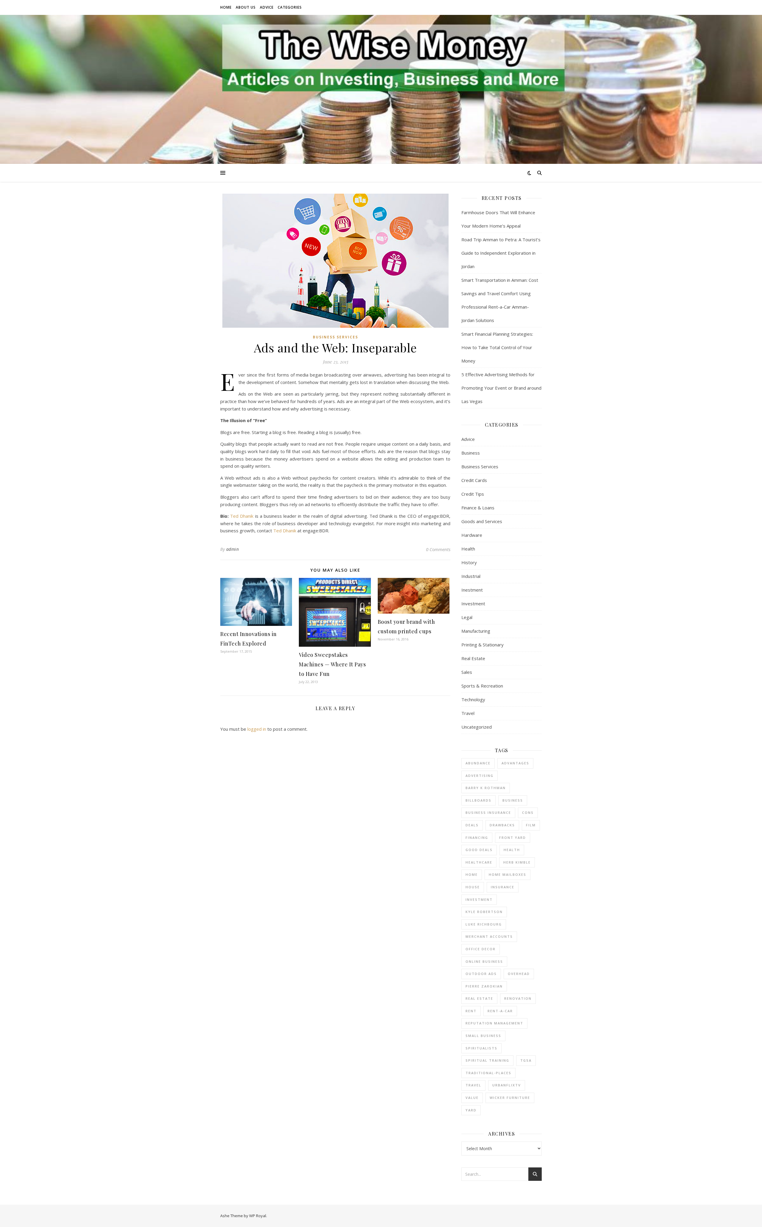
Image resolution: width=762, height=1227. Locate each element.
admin (232, 549)
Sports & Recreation (482, 686)
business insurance (488, 812)
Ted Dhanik (241, 516)
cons (528, 812)
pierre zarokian (484, 986)
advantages (515, 763)
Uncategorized (476, 727)
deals (472, 825)
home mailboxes (507, 874)
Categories (290, 7)
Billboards (478, 800)
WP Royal (257, 1215)
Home (226, 7)
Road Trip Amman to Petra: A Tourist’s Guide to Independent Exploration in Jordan (501, 253)
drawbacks (502, 825)
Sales (466, 672)
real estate (479, 998)
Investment (473, 603)
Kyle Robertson (484, 911)
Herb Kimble (517, 862)
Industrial (470, 576)
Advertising (480, 775)
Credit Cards (474, 480)
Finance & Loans (477, 508)
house (473, 887)
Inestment (472, 590)
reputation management (494, 1023)
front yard (512, 837)
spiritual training (487, 1060)
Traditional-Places (488, 1073)
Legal (466, 617)
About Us (246, 7)
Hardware (471, 535)
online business (484, 961)
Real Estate (473, 658)
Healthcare (479, 862)
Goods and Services (481, 521)
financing (477, 837)
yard (471, 1110)
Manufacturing (475, 631)
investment (479, 899)
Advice (267, 7)
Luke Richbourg (484, 924)
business (512, 800)
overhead (519, 973)
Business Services (335, 337)
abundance (478, 763)
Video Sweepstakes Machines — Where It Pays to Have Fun (332, 664)
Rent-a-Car (500, 1011)
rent (471, 1011)
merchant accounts (489, 936)
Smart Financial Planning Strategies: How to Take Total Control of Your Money (497, 347)
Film (531, 825)
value (472, 1097)
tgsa (526, 1060)
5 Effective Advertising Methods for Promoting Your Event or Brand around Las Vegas (501, 387)
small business (483, 1035)
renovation (518, 998)
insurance (502, 887)
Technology (473, 699)
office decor (481, 949)
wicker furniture (510, 1097)
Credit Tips (472, 494)
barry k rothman (486, 788)
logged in (256, 729)
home (472, 874)
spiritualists (481, 1048)
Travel (467, 713)
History (469, 562)
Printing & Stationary (482, 645)
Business (470, 453)
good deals (479, 849)
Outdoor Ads (481, 973)
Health (468, 549)
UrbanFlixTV (506, 1085)
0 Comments (438, 549)
